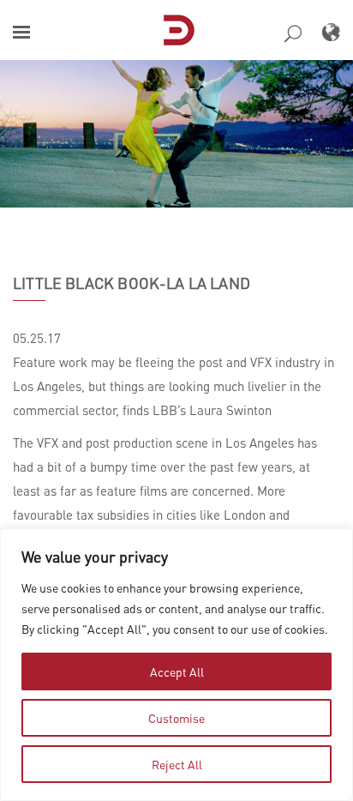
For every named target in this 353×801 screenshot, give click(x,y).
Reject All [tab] (177, 764)
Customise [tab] (176, 718)
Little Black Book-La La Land (131, 283)
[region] (176, 664)
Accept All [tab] (177, 671)
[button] (21, 32)
